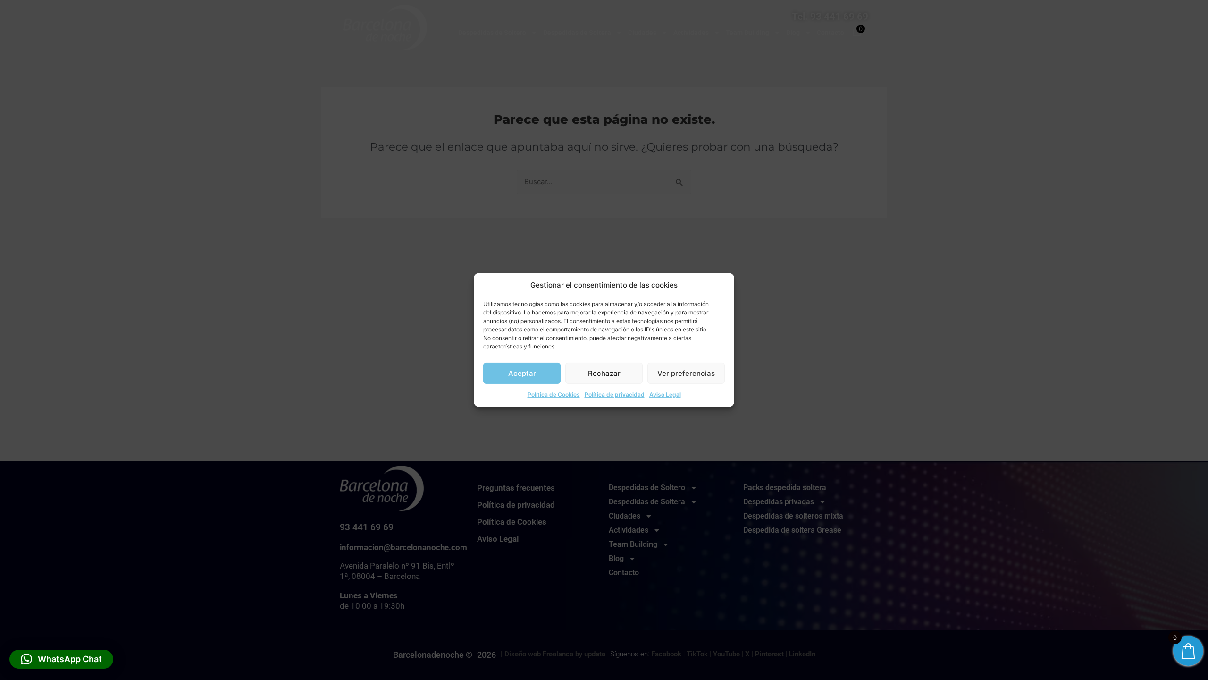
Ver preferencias (686, 373)
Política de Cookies (554, 394)
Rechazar (604, 373)
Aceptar (522, 373)
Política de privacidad (615, 394)
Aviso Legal (665, 394)
